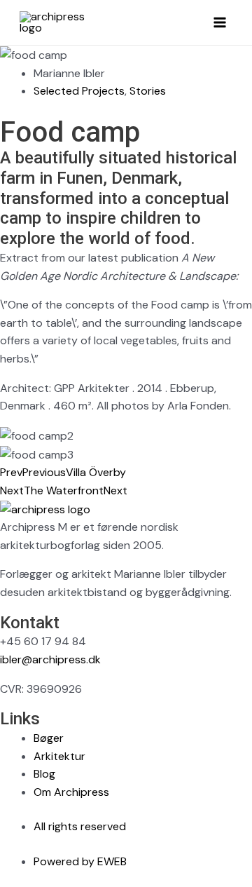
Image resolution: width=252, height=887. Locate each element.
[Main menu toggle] (219, 22)
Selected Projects (79, 90)
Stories (148, 90)
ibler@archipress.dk (50, 659)
